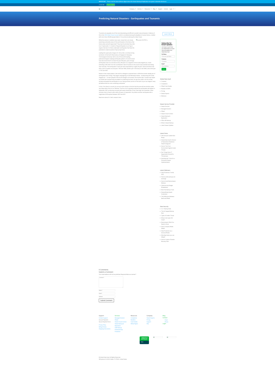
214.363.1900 (101, 4)
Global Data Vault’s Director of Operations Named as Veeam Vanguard (168, 141)
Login (171, 9)
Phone (166, 322)
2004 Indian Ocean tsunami (111, 35)
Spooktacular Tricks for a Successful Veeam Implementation (168, 160)
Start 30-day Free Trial (168, 254)
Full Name (164, 54)
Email (166, 320)
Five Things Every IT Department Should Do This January (167, 154)
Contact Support (103, 318)
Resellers (133, 320)
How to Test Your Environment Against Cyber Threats (168, 148)
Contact (166, 9)
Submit (163, 69)
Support (160, 9)
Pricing (163, 91)
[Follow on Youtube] (169, 5)
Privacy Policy (102, 325)
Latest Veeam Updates (167, 125)
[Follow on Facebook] (161, 5)
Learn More (168, 34)
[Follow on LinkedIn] (167, 5)
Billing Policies (102, 327)
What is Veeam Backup (167, 123)
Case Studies (134, 322)
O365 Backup (118, 327)
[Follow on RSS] (175, 5)
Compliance (164, 84)
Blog (154, 9)
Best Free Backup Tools (167, 190)
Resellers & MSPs (165, 88)
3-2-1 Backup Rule (166, 209)
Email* (163, 63)
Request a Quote (110, 4)
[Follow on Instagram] (172, 5)
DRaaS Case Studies (166, 86)
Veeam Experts (165, 93)
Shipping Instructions (104, 329)
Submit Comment (106, 300)
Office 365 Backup (166, 120)
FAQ (148, 324)
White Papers (134, 324)
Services (140, 9)
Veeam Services (165, 106)
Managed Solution (166, 109)
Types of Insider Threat (167, 215)
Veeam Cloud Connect (167, 113)
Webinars (163, 96)
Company (132, 9)
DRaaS (163, 111)
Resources (147, 9)
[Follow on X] (164, 5)
